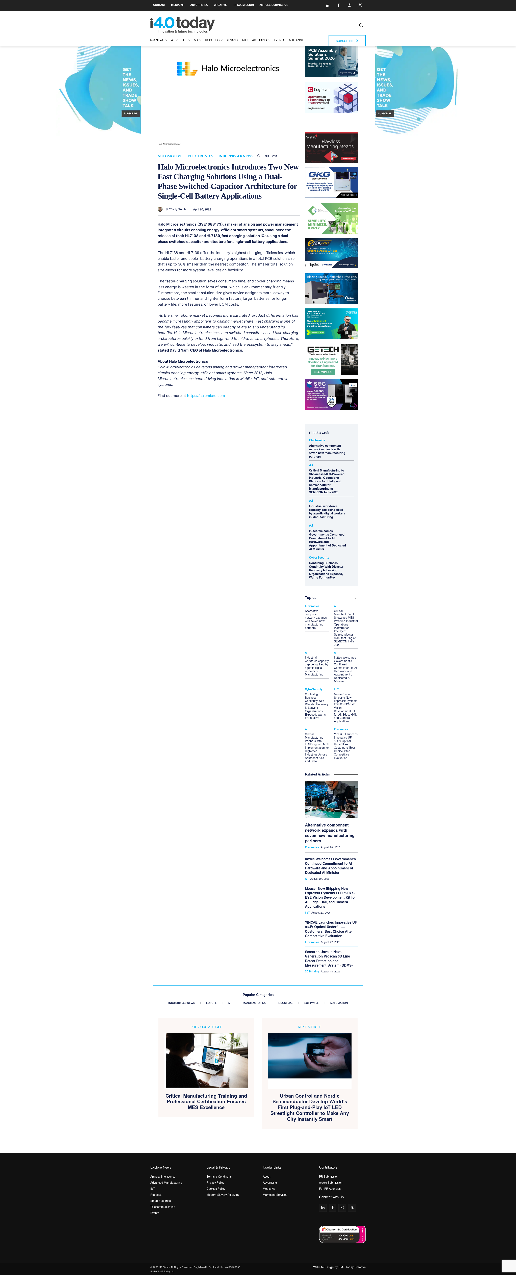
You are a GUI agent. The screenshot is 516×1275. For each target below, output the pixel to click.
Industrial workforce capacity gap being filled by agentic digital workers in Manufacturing (327, 511)
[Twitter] (360, 5)
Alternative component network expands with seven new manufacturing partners (327, 451)
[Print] (296, 209)
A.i (311, 464)
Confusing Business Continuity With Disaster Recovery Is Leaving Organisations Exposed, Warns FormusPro (326, 570)
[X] (250, 209)
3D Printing (312, 971)
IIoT (336, 689)
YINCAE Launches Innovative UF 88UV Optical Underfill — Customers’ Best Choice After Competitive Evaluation (346, 746)
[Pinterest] (259, 209)
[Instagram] (349, 5)
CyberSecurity (319, 557)
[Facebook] (338, 5)
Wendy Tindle (177, 209)
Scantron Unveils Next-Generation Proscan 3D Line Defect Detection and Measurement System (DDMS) (329, 958)
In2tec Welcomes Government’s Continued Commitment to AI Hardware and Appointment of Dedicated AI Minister (327, 540)
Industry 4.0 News (235, 156)
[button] (361, 25)
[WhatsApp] (268, 209)
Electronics (200, 156)
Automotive (170, 156)
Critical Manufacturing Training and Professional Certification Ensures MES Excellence (206, 1101)
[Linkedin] (327, 5)
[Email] (287, 209)
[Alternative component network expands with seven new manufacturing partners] (331, 799)
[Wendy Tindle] (161, 209)
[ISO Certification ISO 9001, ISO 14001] (342, 1234)
